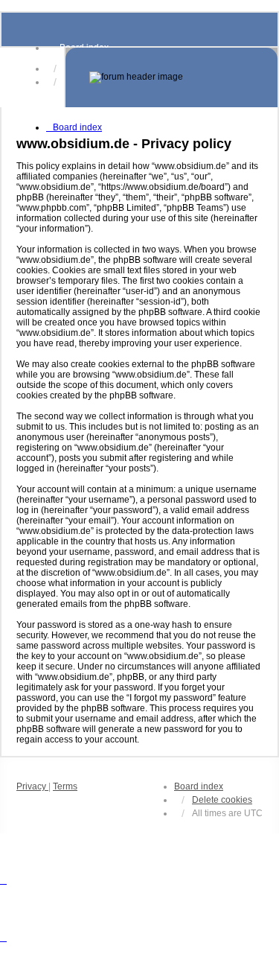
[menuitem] (32, 786)
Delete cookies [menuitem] (222, 800)
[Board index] (171, 77)
